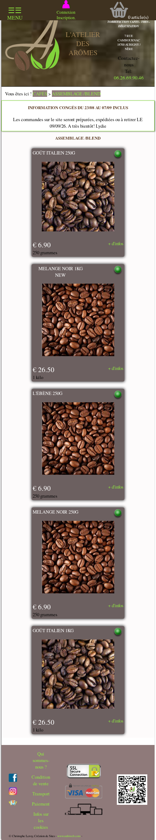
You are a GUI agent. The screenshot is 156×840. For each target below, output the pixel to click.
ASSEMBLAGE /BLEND (76, 93)
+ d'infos (115, 243)
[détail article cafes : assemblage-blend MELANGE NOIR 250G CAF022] (78, 558)
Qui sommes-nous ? (41, 760)
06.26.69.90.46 (129, 77)
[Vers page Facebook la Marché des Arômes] (13, 780)
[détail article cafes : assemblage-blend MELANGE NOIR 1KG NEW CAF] (78, 321)
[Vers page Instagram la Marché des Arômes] (13, 793)
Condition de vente (41, 780)
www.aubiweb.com (69, 836)
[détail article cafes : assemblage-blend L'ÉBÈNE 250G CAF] (78, 439)
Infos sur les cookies (41, 820)
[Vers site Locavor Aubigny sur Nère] (13, 803)
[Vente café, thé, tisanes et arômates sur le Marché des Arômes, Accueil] (32, 69)
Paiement (41, 803)
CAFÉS (40, 93)
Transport (41, 793)
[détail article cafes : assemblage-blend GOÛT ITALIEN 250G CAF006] (78, 197)
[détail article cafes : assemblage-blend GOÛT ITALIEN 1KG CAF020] (78, 675)
